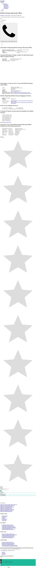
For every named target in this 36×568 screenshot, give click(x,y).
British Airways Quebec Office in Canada (6, 510)
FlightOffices (2, 15)
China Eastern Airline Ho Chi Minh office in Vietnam (9, 545)
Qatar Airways (6, 6)
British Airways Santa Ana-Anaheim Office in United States (8, 504)
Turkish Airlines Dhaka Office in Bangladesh (8, 529)
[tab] (2, 2)
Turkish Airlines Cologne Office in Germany (8, 526)
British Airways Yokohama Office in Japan (6, 511)
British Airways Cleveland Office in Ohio (6, 508)
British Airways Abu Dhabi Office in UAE (8, 544)
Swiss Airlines (6, 7)
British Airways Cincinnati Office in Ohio (6, 507)
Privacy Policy (4, 553)
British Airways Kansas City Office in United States (7, 505)
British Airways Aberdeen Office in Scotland (8, 543)
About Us (3, 552)
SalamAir (3, 518)
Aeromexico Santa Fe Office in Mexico (7, 542)
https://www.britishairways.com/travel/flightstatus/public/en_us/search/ (20, 92)
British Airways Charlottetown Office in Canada (7, 509)
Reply (1, 565)
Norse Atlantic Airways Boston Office (7, 537)
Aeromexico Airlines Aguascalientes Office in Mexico (9, 534)
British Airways (6, 4)
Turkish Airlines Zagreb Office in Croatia (8, 525)
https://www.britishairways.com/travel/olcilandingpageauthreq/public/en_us (21, 93)
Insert (9, 567)
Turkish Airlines (6, 8)
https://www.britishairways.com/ (15, 91)
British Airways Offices (7, 122)
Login (1, 487)
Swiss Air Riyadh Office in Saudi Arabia (8, 536)
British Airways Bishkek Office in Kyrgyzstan (8, 535)
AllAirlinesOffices (4, 3)
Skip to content (2, 0)
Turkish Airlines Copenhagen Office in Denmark (9, 527)
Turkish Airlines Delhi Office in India (7, 528)
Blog (2, 9)
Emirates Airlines (6, 5)
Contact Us (3, 554)
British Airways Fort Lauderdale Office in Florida (7, 506)
